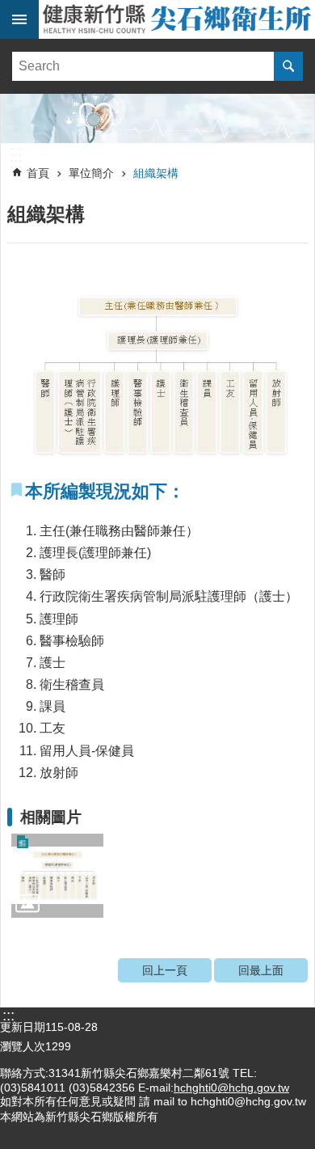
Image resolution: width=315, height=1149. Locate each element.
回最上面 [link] (261, 970)
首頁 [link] (38, 173)
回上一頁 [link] (164, 970)
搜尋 (288, 66)
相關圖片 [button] (51, 817)
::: (16, 151)
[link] (157, 118)
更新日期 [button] (22, 1026)
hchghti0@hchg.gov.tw (231, 1087)
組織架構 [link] (155, 173)
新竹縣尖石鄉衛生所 (177, 19)
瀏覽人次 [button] (22, 1046)
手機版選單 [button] (19, 19)
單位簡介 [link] (91, 173)
